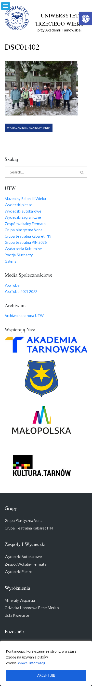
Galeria (10, 261)
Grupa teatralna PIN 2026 (26, 242)
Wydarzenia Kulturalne (23, 248)
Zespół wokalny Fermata (25, 223)
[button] (85, 18)
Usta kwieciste (17, 615)
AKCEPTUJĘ (46, 675)
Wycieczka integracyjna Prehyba (28, 127)
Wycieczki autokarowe (23, 211)
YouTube (12, 285)
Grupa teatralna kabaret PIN (28, 236)
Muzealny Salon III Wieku (25, 198)
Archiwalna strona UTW (24, 315)
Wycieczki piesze (18, 204)
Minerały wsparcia (20, 600)
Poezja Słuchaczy (19, 255)
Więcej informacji (31, 663)
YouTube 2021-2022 (21, 291)
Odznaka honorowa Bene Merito (32, 607)
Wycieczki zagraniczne (23, 217)
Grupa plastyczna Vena (23, 230)
